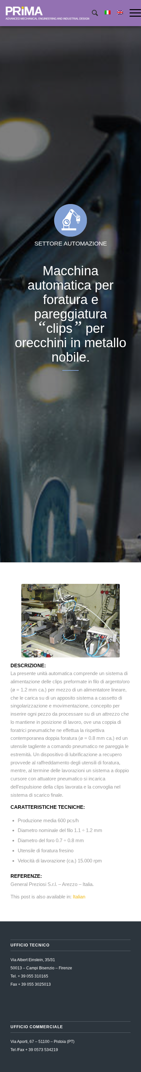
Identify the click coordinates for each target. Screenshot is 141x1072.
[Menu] (132, 13)
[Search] (91, 13)
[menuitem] (91, 13)
